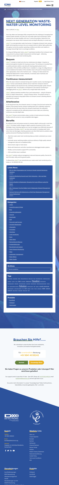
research (37, 286)
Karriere (31, 441)
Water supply (25, 290)
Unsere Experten (33, 437)
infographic (16, 283)
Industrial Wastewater (15, 224)
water (43, 288)
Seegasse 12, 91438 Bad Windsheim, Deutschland (14, 446)
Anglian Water (10, 278)
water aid (10, 290)
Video (10, 252)
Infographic (12, 227)
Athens (19, 278)
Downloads (12, 217)
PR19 (34, 286)
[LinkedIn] (10, 450)
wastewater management (16, 254)
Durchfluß (32, 474)
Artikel (11, 205)
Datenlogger (32, 476)
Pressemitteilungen (14, 244)
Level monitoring (14, 234)
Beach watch (31, 278)
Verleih (6, 478)
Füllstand (32, 472)
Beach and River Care (24, 278)
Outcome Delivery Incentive (13, 286)
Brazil (34, 278)
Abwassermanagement (10, 476)
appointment (15, 278)
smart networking (11, 288)
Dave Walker (23, 281)
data (19, 281)
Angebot (37, 1)
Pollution (23, 286)
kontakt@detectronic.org (11, 440)
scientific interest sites (44, 286)
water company (15, 290)
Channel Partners (34, 445)
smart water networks (18, 288)
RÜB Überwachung (9, 474)
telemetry (29, 288)
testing (32, 288)
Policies (31, 449)
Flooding (36, 281)
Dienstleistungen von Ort (11, 481)
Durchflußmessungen (10, 472)
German (23, 1)
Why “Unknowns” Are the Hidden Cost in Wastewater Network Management (29, 188)
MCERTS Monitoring (9, 483)
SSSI (23, 288)
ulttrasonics (39, 288)
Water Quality (13, 259)
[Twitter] (8, 450)
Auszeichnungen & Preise (16, 207)
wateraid (48, 288)
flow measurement (11, 283)
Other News (12, 239)
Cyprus (16, 281)
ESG (30, 460)
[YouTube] (13, 450)
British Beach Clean (39, 278)
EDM (10, 219)
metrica (48, 283)
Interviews (12, 232)
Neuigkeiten (10, 9)
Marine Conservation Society (41, 283)
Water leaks (20, 290)
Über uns (31, 434)
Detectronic (28, 281)
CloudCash (9, 281)
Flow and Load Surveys (15, 222)
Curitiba (13, 281)
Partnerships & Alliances (15, 242)
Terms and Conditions (35, 458)
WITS (29, 290)
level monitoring (33, 283)
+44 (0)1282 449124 (45, 376)
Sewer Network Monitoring (16, 249)
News (10, 237)
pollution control (30, 286)
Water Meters (12, 257)
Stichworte (32, 443)
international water (22, 283)
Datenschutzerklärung (35, 454)
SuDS (25, 288)
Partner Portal (33, 447)
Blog (15, 9)
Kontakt (21, 362)
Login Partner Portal (48, 1)
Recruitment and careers (16, 247)
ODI (8, 286)
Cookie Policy (33, 456)
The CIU (35, 288)
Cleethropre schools (46, 278)
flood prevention (43, 281)
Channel (11, 214)
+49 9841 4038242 (9, 436)
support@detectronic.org (22, 378)
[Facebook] (5, 450)
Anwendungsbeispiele (15, 212)
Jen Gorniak (28, 283)
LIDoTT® (8, 43)
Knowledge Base (36, 362)
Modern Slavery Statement (36, 451)
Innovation (12, 229)
